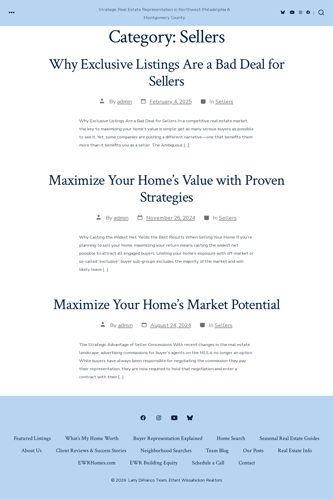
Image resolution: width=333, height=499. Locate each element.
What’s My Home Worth (92, 438)
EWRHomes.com (97, 462)
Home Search (231, 438)
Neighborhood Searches (165, 450)
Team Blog (217, 450)
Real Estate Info (295, 450)
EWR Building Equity (153, 462)
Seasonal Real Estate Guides (289, 438)
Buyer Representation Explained (167, 438)
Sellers (224, 101)
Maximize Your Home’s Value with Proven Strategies (166, 189)
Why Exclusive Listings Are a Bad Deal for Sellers (166, 73)
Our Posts (253, 450)
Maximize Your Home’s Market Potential (166, 304)
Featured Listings (32, 438)
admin (124, 101)
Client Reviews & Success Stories (91, 450)
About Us (31, 450)
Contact (247, 462)
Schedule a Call (208, 462)
